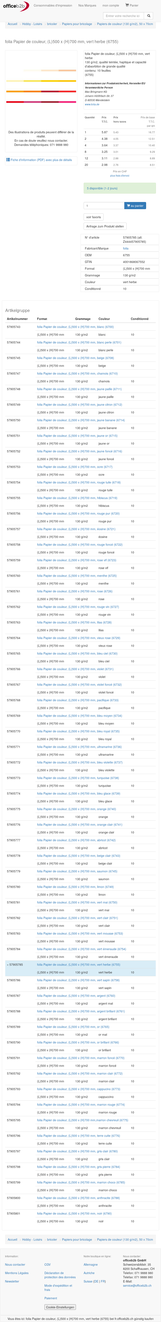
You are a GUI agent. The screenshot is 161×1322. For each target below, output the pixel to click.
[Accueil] (16, 5)
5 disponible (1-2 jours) (102, 188)
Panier (133, 5)
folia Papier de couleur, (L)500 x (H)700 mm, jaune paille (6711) (79, 389)
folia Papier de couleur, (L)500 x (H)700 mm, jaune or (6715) (77, 435)
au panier (136, 205)
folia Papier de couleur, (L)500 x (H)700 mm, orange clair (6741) (79, 824)
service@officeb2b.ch (137, 1285)
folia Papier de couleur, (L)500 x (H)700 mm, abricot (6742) (76, 840)
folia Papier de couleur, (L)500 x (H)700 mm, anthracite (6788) (78, 1198)
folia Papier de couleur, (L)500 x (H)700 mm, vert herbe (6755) (78, 964)
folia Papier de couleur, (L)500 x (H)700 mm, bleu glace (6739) (78, 793)
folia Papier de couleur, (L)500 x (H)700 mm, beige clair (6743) (78, 855)
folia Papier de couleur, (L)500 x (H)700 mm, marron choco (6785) (81, 1182)
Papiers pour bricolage (77, 24)
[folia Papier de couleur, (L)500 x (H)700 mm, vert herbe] (41, 87)
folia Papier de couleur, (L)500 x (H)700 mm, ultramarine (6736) (79, 747)
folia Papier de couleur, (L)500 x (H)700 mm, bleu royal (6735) (78, 731)
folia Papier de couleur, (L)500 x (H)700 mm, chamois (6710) (77, 373)
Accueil (12, 24)
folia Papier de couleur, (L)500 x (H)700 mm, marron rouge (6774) (81, 1104)
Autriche (89, 1273)
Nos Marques (87, 5)
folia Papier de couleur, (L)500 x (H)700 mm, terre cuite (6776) (78, 1135)
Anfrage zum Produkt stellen (105, 226)
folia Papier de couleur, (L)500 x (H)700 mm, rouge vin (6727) (78, 607)
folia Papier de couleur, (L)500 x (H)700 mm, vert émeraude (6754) (81, 949)
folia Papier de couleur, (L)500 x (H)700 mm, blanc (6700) (75, 327)
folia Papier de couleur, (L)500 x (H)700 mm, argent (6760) (76, 995)
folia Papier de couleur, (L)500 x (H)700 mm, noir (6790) (74, 1213)
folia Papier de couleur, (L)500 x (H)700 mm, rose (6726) (75, 591)
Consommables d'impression (53, 5)
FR (103, 1281)
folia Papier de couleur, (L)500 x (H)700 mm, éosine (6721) (76, 529)
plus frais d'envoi (119, 175)
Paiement (50, 1298)
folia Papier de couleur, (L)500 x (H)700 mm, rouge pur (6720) (78, 513)
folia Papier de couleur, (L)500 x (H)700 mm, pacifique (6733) (78, 700)
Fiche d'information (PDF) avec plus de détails (41, 160)
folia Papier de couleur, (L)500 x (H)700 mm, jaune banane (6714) (81, 420)
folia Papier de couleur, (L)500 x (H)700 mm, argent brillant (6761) (81, 1011)
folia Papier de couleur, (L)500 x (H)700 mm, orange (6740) (76, 809)
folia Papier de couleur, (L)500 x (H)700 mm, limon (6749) (75, 887)
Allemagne (91, 1264)
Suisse (88, 1281)
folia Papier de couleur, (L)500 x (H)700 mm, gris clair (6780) (77, 1151)
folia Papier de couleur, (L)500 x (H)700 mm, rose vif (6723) (76, 560)
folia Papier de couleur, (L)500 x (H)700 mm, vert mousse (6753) (80, 933)
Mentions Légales (17, 1273)
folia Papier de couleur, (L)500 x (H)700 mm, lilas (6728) (74, 622)
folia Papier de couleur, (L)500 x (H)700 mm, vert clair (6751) (77, 918)
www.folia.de (92, 104)
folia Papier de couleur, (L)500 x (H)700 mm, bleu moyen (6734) (79, 715)
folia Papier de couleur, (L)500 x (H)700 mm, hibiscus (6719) (77, 498)
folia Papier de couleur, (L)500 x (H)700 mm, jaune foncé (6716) (79, 451)
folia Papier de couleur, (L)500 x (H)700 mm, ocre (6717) (75, 467)
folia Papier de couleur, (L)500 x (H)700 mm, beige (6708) (75, 358)
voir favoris (93, 217)
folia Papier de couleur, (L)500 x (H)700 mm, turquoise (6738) (78, 778)
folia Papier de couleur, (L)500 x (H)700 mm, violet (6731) (75, 669)
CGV (47, 1264)
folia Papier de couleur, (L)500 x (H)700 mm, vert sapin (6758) (78, 980)
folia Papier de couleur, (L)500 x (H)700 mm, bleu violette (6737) (80, 762)
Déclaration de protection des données (60, 1275)
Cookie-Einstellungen (60, 1307)
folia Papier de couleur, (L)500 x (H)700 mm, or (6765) (73, 1027)
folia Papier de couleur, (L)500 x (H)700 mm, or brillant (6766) (78, 1042)
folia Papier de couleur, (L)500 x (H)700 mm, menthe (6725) (77, 575)
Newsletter (12, 1281)
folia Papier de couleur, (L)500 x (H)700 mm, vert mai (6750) (77, 902)
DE (96, 1281)
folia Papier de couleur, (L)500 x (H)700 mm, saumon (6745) (77, 871)
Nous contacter (15, 1264)
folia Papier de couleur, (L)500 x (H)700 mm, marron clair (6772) (80, 1073)
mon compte (111, 5)
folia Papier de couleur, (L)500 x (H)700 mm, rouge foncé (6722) (80, 544)
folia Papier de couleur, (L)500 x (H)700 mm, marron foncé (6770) (81, 1058)
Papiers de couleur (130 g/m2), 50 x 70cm (125, 24)
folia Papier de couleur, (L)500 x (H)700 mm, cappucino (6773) (78, 1089)
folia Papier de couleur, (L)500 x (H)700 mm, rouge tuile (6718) (79, 482)
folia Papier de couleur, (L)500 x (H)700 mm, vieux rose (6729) (78, 638)
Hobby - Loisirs (32, 24)
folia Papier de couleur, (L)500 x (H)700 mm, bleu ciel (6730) (77, 653)
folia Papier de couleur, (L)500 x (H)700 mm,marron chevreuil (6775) (82, 1120)
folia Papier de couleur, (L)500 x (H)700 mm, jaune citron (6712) (79, 404)
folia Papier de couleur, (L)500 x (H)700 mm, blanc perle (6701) (79, 342)
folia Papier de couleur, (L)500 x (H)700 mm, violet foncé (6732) (79, 684)
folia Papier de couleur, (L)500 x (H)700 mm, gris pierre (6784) (78, 1167)
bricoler (52, 24)
